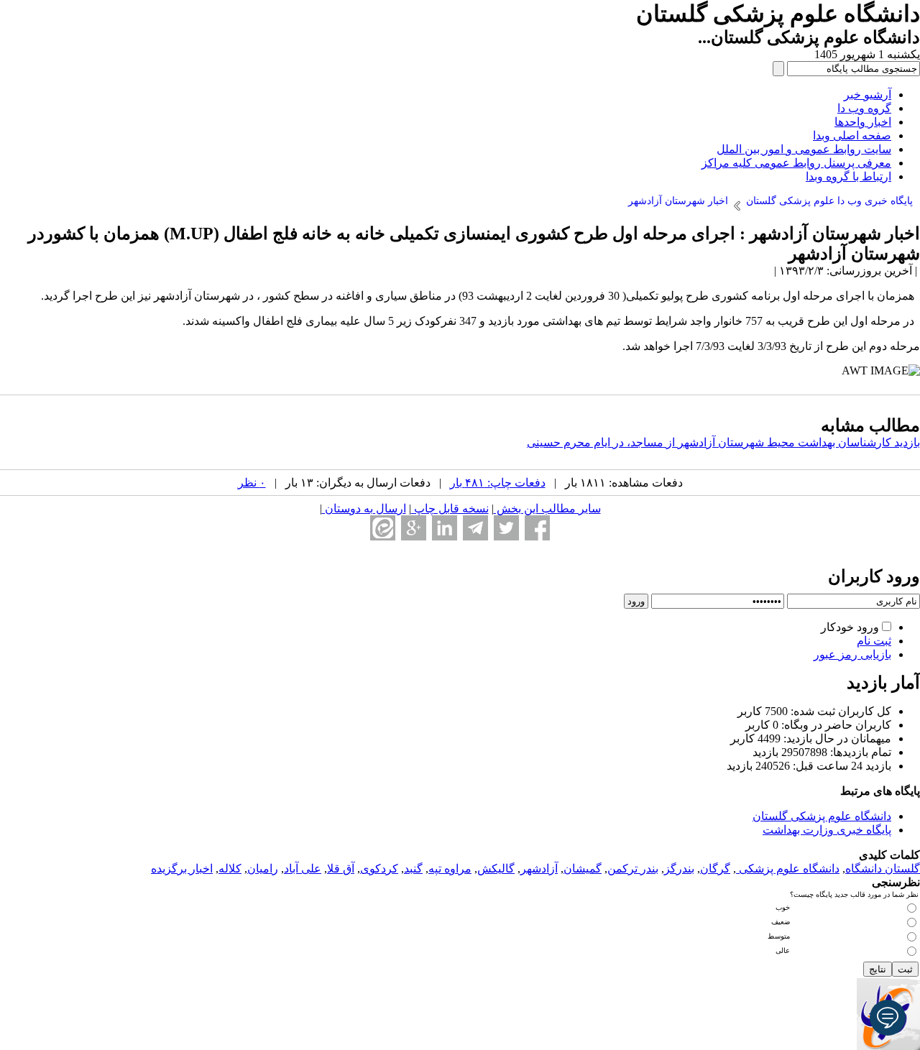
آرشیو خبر (867, 94)
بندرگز (679, 868)
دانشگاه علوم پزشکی (788, 868)
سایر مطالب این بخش (547, 508)
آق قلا (340, 868)
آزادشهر (539, 868)
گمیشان (583, 868)
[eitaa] (382, 527)
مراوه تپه (450, 868)
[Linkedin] (444, 527)
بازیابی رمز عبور (852, 654)
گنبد (413, 868)
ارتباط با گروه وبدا (848, 176)
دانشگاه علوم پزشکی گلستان (822, 816)
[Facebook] (537, 527)
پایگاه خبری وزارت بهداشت (827, 830)
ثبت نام (874, 641)
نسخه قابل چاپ (450, 508)
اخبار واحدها (862, 122)
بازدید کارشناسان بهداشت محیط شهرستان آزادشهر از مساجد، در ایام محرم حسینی (723, 442)
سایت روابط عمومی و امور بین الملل (804, 149)
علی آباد (302, 868)
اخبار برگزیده (182, 868)
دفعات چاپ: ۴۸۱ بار (498, 482)
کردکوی (379, 868)
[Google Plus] (413, 527)
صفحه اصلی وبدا (852, 135)
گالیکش (496, 868)
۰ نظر (252, 482)
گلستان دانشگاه (882, 868)
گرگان (715, 868)
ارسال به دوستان (364, 508)
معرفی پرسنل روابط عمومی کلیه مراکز (796, 163)
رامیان (262, 868)
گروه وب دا (864, 108)
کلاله (230, 868)
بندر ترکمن (632, 868)
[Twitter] (506, 527)
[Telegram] (475, 527)
